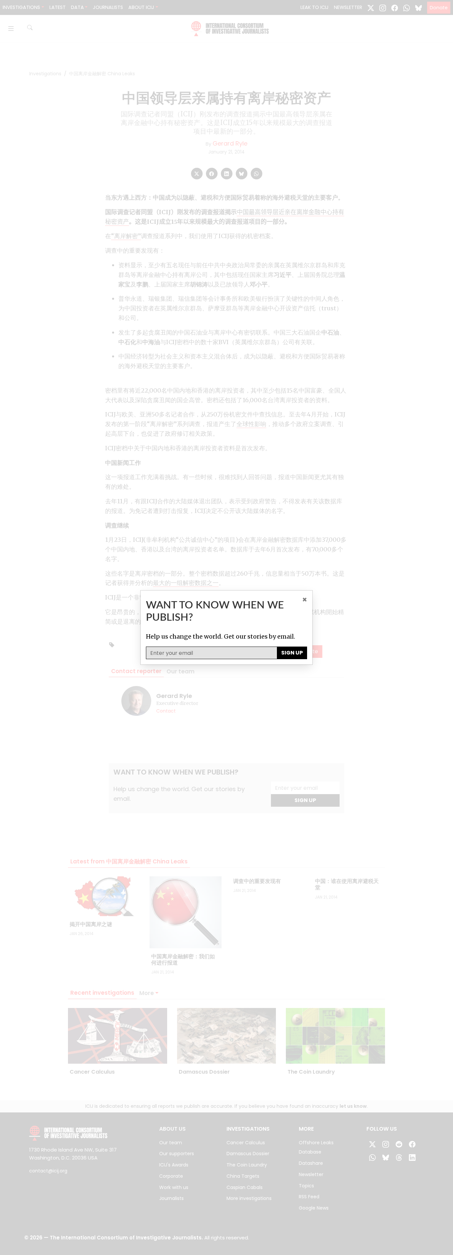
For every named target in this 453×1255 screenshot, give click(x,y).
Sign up (292, 653)
